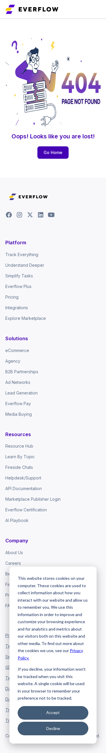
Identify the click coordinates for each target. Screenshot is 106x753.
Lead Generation (21, 392)
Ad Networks (17, 382)
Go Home (53, 152)
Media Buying (18, 414)
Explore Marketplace (25, 318)
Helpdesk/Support (23, 477)
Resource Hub (19, 445)
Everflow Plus (18, 286)
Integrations (16, 307)
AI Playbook (17, 520)
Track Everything (21, 254)
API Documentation (23, 488)
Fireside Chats (19, 467)
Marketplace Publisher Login (33, 499)
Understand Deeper (24, 265)
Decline (53, 728)
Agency (12, 361)
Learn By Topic (20, 456)
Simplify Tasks (19, 275)
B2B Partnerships (21, 371)
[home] (31, 9)
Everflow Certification (26, 509)
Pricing (12, 296)
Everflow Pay (18, 403)
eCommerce (17, 350)
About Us (14, 552)
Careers (13, 563)
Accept (53, 712)
